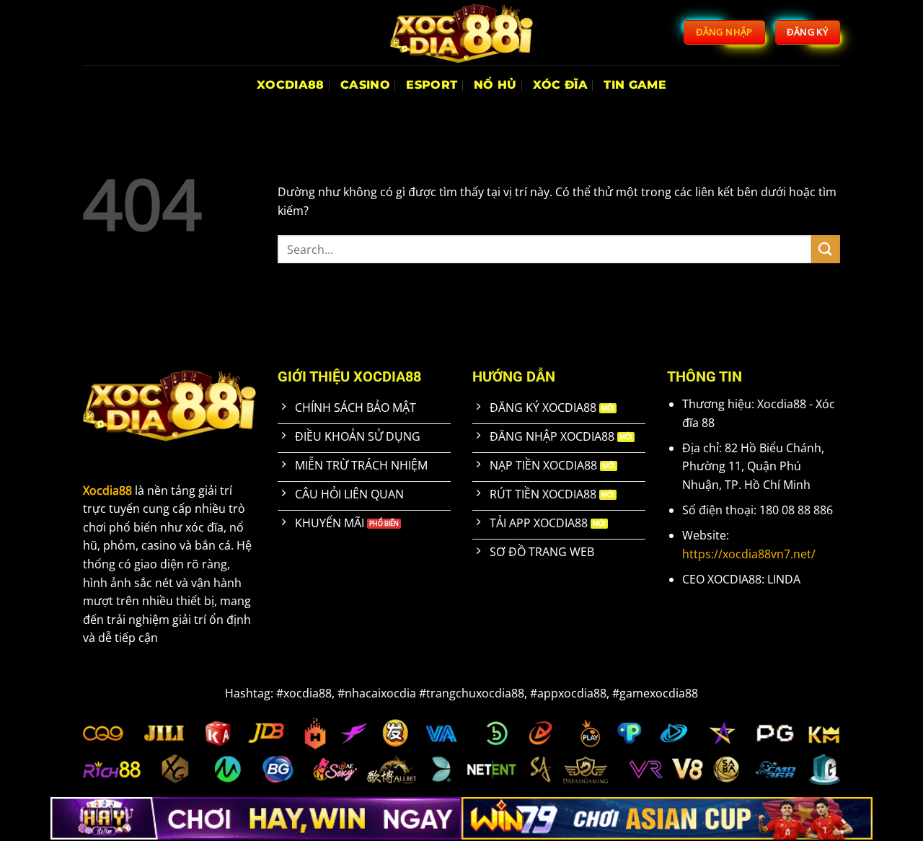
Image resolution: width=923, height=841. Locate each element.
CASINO (365, 85)
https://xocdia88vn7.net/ (749, 554)
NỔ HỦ (495, 85)
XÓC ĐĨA (560, 85)
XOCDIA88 (290, 85)
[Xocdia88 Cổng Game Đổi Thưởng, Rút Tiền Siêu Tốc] (461, 32)
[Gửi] (825, 249)
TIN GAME (635, 85)
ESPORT (431, 85)
